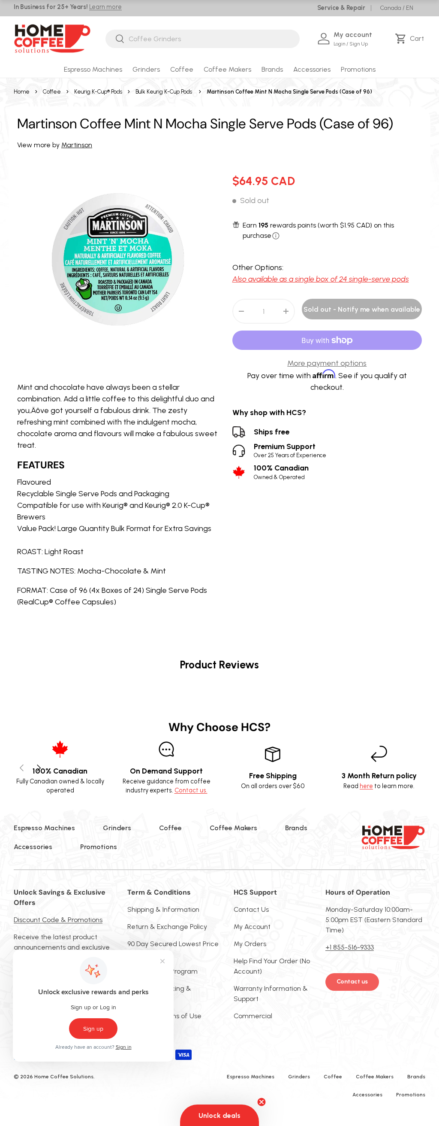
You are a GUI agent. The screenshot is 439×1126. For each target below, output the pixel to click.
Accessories (33, 847)
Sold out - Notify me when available (362, 309)
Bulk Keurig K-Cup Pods (163, 91)
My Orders (250, 944)
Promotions (358, 69)
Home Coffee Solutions (63, 1077)
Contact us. (190, 790)
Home (22, 91)
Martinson (76, 145)
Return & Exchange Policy (167, 927)
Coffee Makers (233, 828)
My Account (252, 927)
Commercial (253, 1016)
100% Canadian (281, 472)
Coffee (52, 91)
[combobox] (202, 39)
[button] (411, 38)
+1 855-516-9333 (349, 947)
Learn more (105, 7)
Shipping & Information (163, 909)
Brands (296, 828)
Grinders (117, 828)
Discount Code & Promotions (58, 920)
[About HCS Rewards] (276, 236)
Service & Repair (341, 8)
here (366, 786)
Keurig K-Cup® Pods (98, 91)
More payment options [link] (327, 363)
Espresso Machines (44, 828)
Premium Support (290, 450)
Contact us (352, 981)
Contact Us (251, 909)
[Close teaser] (261, 1102)
